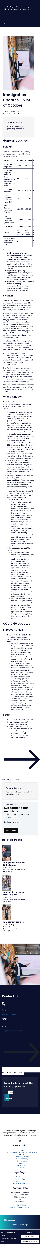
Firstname (8, 817)
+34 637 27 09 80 (9, 1014)
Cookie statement (20, 1181)
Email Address (9, 822)
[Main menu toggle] (4, 23)
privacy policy (27, 9)
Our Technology (22, 1159)
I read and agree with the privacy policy (16, 7)
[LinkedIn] (20, 1141)
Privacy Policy (20, 1179)
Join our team (22, 1165)
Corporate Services (22, 1157)
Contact (22, 1168)
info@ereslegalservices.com (14, 1031)
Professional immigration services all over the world (22, 1153)
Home (22, 1150)
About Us (22, 1163)
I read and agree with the (19, 9)
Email (6, 1092)
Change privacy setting (20, 1183)
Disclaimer (20, 1177)
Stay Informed (22, 1161)
